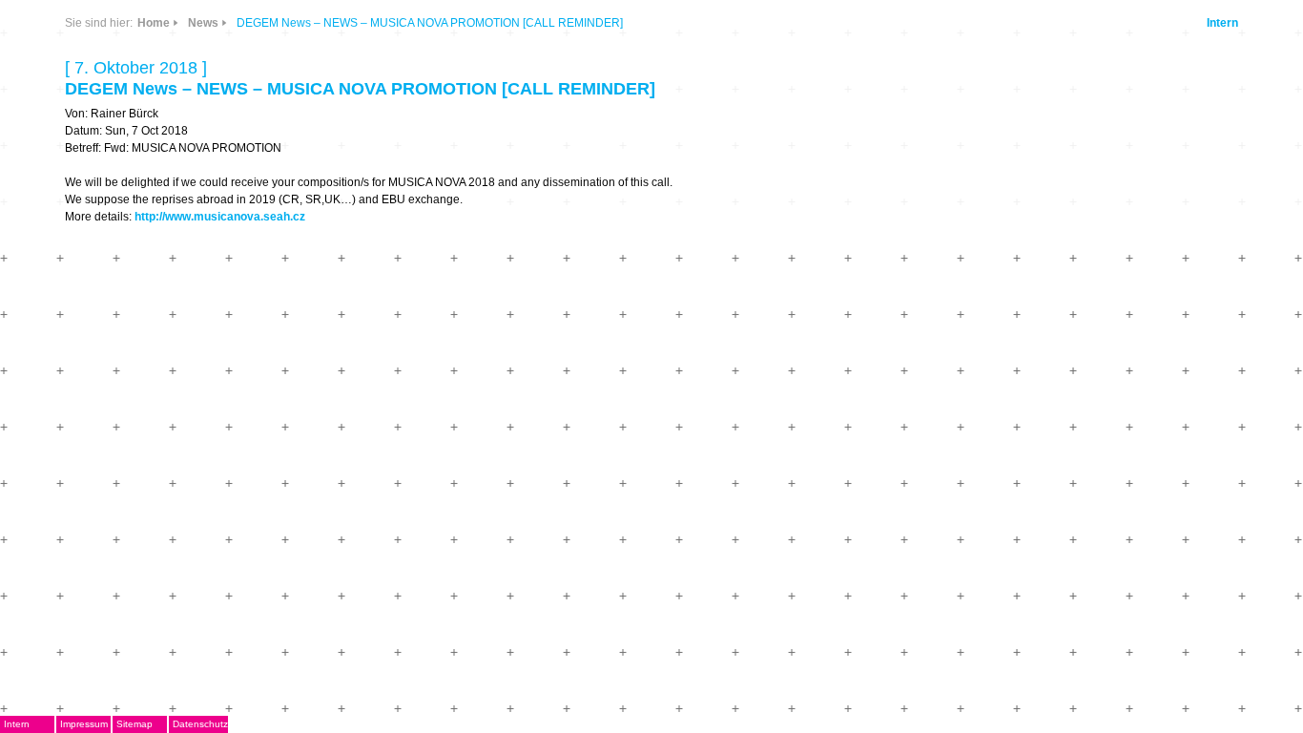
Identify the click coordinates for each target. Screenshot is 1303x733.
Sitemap (134, 724)
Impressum (84, 724)
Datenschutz (200, 724)
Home (153, 23)
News (203, 23)
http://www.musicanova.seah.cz (219, 216)
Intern (1222, 23)
